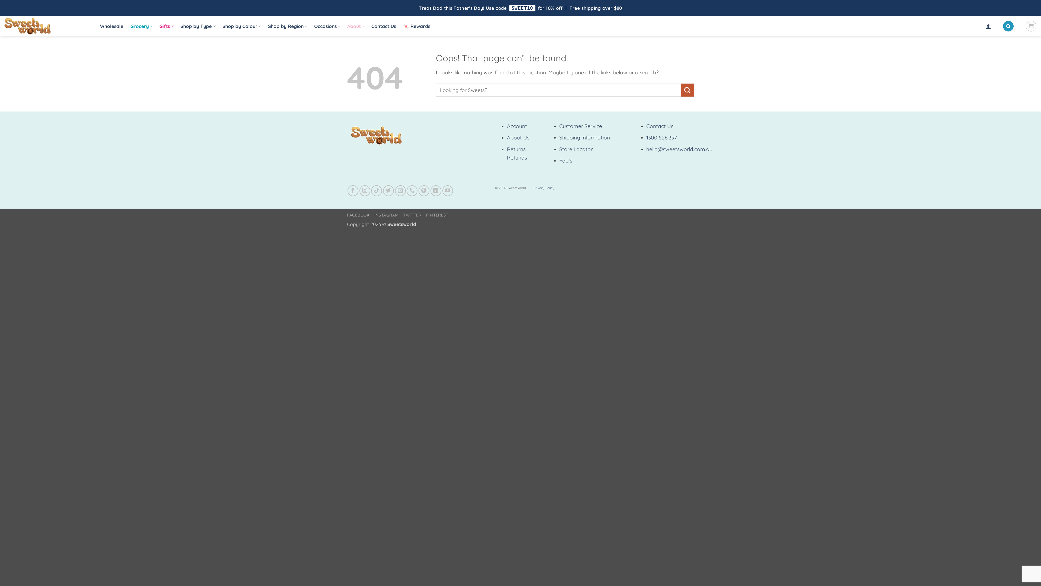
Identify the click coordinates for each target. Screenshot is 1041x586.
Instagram (386, 215)
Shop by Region (286, 26)
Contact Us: (660, 126)
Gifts (164, 26)
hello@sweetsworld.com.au (679, 149)
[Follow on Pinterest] (424, 190)
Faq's (565, 160)
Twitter (412, 215)
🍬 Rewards (416, 26)
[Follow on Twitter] (388, 190)
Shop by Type (196, 26)
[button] (988, 26)
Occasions (325, 26)
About (354, 26)
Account (517, 126)
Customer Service (580, 126)
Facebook (358, 215)
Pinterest (437, 215)
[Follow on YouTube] (447, 190)
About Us (518, 137)
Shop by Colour (240, 26)
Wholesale (111, 26)
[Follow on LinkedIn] (435, 190)
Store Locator (576, 149)
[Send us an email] (400, 190)
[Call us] (412, 190)
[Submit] (687, 90)
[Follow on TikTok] (376, 190)
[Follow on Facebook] (353, 190)
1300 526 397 (661, 137)
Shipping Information (584, 137)
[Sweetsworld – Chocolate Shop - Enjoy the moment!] (46, 26)
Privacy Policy (544, 188)
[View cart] (1031, 26)
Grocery (139, 26)
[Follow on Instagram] (364, 190)
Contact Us (383, 26)
